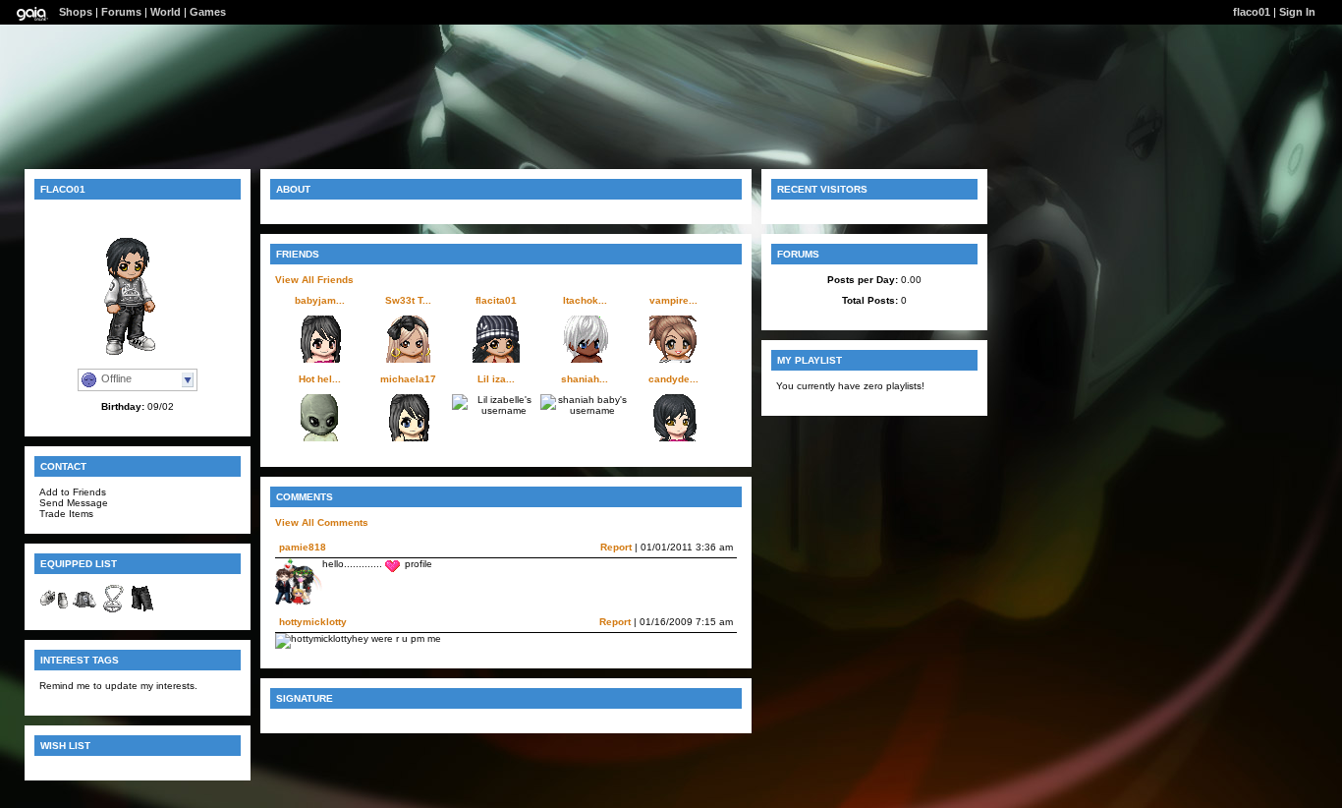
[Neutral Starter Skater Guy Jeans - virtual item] (142, 610)
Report (616, 547)
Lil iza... (496, 379)
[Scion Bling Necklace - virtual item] (113, 610)
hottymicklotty (313, 621)
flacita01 (496, 300)
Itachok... (585, 300)
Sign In (1297, 12)
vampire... (673, 300)
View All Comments (321, 522)
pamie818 (302, 547)
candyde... (673, 379)
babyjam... (320, 300)
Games (208, 12)
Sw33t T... (408, 300)
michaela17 (408, 379)
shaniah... (584, 379)
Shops (75, 12)
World (165, 12)
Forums (121, 12)
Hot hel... (320, 379)
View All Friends (314, 279)
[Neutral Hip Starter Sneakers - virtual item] (54, 610)
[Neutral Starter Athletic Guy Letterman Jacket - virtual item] (83, 610)
